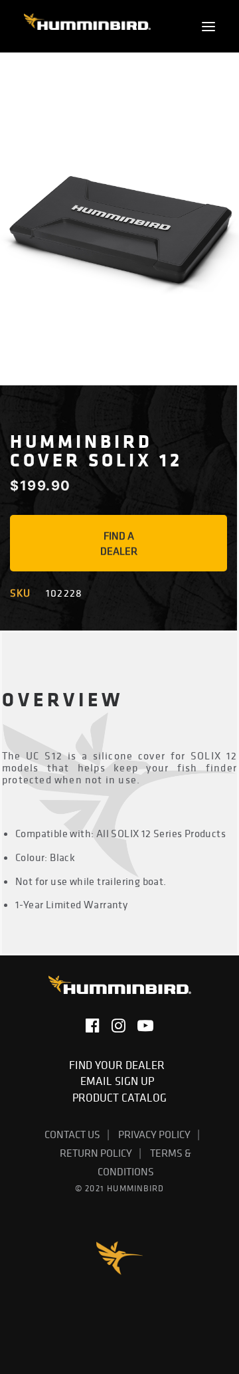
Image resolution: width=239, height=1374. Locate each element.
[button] (208, 26)
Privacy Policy (154, 1134)
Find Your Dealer (119, 1065)
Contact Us (72, 1134)
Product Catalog (119, 1097)
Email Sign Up (119, 1081)
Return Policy (96, 1152)
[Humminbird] (87, 26)
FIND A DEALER (118, 543)
